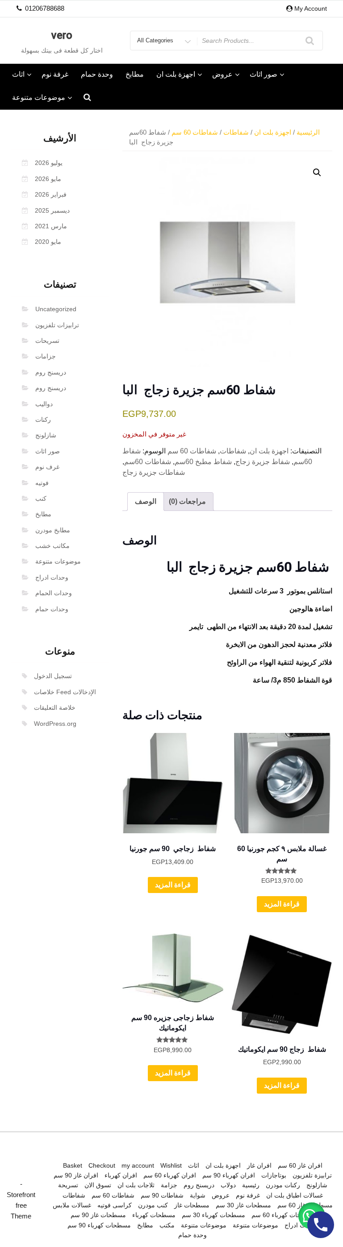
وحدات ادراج (51, 577)
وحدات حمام (51, 609)
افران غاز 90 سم (76, 1175)
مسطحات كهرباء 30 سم (213, 1214)
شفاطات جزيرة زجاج (153, 472)
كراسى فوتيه (114, 1205)
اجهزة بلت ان (175, 74)
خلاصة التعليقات (54, 707)
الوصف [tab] (145, 501)
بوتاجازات (273, 1175)
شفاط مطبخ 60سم (203, 461)
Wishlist (171, 1165)
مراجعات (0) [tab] (187, 501)
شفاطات (236, 132)
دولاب (228, 1185)
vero (61, 35)
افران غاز (259, 1165)
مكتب (167, 1225)
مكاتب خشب (52, 545)
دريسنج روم (50, 372)
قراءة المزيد (173, 885)
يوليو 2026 (49, 162)
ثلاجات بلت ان (136, 1185)
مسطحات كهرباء (154, 1214)
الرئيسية (308, 132)
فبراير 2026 (51, 194)
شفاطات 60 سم (195, 132)
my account (137, 1165)
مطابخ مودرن (52, 530)
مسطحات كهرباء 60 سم (283, 1214)
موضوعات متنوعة (38, 97)
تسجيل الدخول (53, 675)
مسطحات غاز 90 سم (98, 1214)
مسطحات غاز (191, 1205)
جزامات (45, 356)
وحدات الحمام (53, 593)
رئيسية (250, 1185)
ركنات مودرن (283, 1185)
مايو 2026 (48, 178)
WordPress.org (55, 723)
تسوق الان (97, 1185)
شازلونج (45, 435)
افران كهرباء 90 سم (228, 1175)
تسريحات (47, 340)
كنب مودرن (153, 1205)
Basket (72, 1165)
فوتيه (42, 482)
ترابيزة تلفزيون (312, 1175)
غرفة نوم (55, 74)
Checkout (101, 1165)
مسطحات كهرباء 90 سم (99, 1225)
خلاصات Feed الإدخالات (65, 692)
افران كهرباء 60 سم (169, 1175)
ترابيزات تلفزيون (57, 325)
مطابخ (134, 74)
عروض (222, 74)
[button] (317, 173)
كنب (40, 498)
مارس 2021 (51, 226)
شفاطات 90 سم (162, 1195)
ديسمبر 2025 (52, 210)
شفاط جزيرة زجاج (262, 461)
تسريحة (68, 1185)
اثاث (18, 74)
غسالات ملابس (72, 1205)
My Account (310, 8)
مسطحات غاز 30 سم (243, 1205)
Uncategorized (55, 309)
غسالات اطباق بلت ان (294, 1195)
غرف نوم (47, 466)
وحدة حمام (97, 74)
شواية (197, 1195)
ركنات (43, 419)
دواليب (44, 403)
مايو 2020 (48, 241)
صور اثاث (263, 74)
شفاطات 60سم (147, 461)
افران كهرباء (121, 1175)
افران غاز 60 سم (300, 1165)
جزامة (169, 1185)
